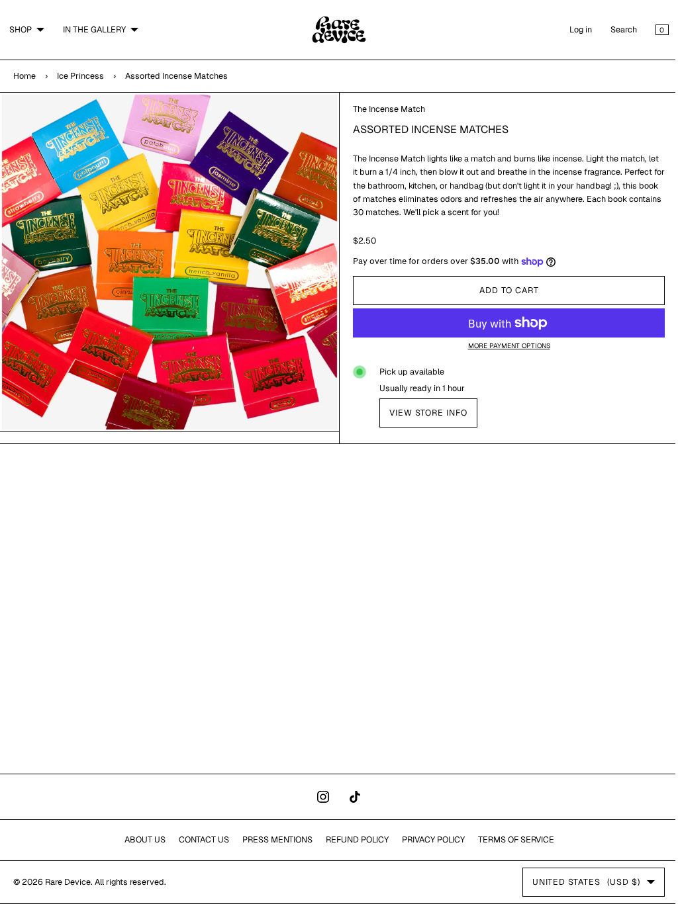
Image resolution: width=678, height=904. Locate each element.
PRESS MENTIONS (272, 839)
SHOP (20, 29)
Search (614, 29)
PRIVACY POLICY (428, 839)
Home (24, 75)
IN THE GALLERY (94, 29)
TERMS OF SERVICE (511, 839)
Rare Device (68, 881)
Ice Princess (80, 75)
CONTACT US (198, 839)
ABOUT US (139, 839)
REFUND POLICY (351, 839)
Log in (570, 29)
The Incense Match (384, 108)
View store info (424, 412)
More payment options (501, 345)
